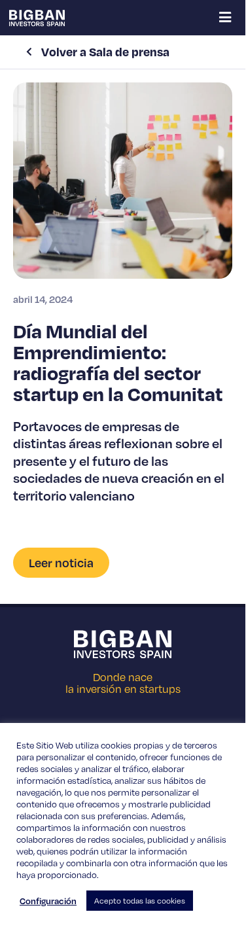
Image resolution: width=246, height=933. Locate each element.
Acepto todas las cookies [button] (139, 900)
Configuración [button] (48, 901)
